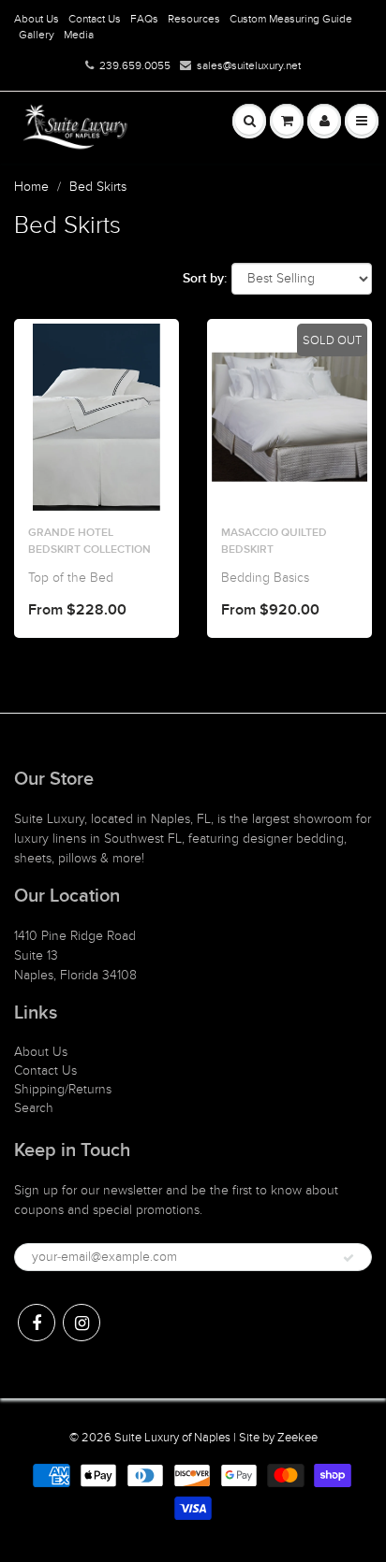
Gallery (36, 34)
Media (79, 34)
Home (31, 187)
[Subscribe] (348, 1258)
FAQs (144, 18)
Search (33, 1108)
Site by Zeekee (278, 1437)
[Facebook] (36, 1322)
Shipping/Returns (62, 1089)
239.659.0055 (135, 65)
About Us (36, 18)
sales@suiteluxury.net (249, 65)
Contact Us (94, 18)
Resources (194, 18)
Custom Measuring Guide (291, 18)
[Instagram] (81, 1322)
